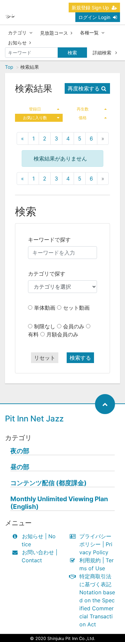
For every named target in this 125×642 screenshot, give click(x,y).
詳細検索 (103, 52)
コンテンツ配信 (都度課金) (48, 483)
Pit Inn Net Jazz (34, 418)
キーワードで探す (49, 239)
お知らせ (17, 42)
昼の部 (19, 467)
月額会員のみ (62, 334)
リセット (44, 357)
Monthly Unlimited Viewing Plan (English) (59, 503)
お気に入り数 (35, 117)
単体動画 (44, 307)
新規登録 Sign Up (90, 7)
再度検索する (84, 88)
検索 (72, 52)
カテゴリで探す (46, 273)
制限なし (44, 326)
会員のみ (73, 326)
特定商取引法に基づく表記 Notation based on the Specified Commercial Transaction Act (97, 600)
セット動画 (76, 307)
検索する (80, 357)
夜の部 (19, 451)
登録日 (35, 108)
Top (9, 67)
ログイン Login (94, 17)
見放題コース (54, 33)
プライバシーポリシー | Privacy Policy (95, 544)
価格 (83, 117)
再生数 (83, 108)
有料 (33, 334)
